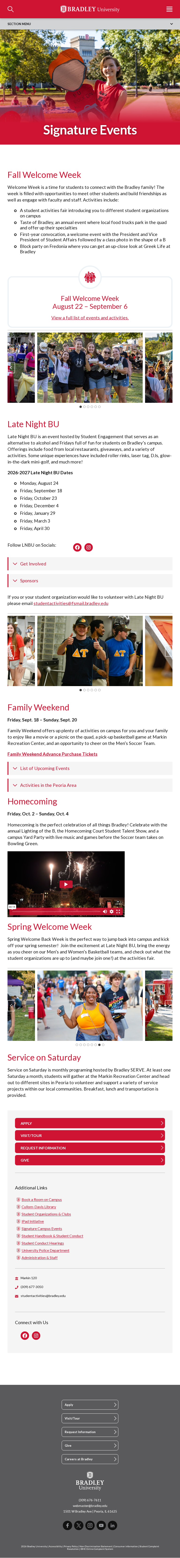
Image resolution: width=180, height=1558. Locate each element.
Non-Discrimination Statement (95, 1546)
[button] (90, 368)
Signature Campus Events (42, 1228)
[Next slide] (168, 367)
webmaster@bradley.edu (90, 1506)
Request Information (80, 1432)
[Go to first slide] (168, 1005)
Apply (69, 1405)
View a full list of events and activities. (90, 317)
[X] (78, 1525)
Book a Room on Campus (42, 1199)
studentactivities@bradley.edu (43, 1296)
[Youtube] (101, 1525)
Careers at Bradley (79, 1459)
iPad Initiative (33, 1221)
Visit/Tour (72, 1418)
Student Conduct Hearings (43, 1243)
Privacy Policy (71, 1546)
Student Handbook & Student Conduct (52, 1235)
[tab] (80, 407)
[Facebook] (67, 1525)
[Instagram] (90, 1525)
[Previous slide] (11, 367)
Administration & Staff (40, 1257)
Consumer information (126, 1546)
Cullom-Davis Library (39, 1206)
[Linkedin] (112, 1525)
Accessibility (55, 1546)
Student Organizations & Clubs (46, 1214)
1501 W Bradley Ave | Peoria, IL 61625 (90, 1511)
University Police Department (45, 1250)
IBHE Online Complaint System (96, 1549)
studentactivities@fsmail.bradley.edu (71, 603)
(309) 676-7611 (90, 1500)
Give (68, 1445)
